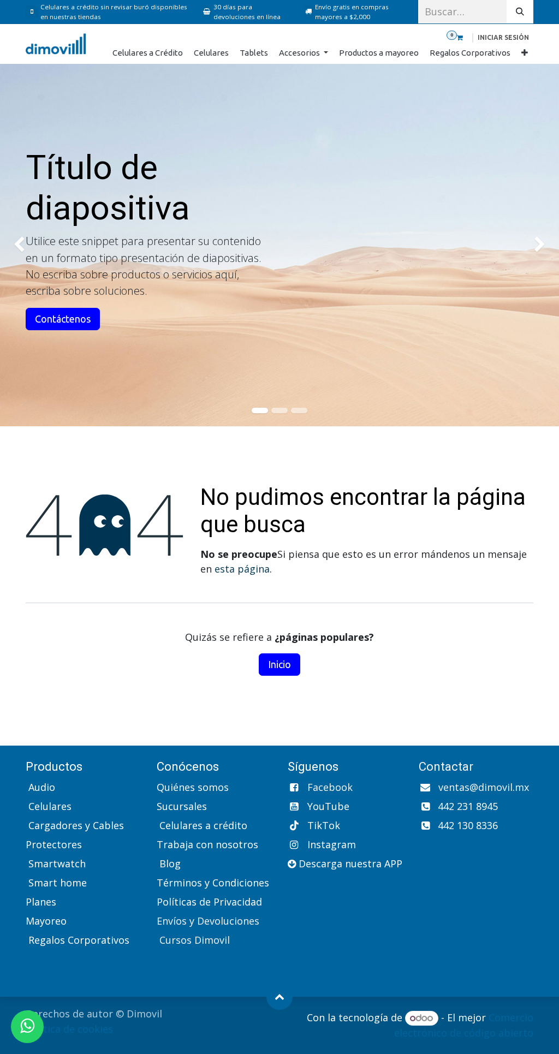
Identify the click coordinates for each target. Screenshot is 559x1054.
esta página (242, 568)
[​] (33, 11)
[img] (22, 245)
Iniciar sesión (503, 37)
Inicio (279, 664)
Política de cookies (69, 1028)
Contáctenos (63, 318)
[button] (279, 997)
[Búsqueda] (520, 11)
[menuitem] (147, 53)
